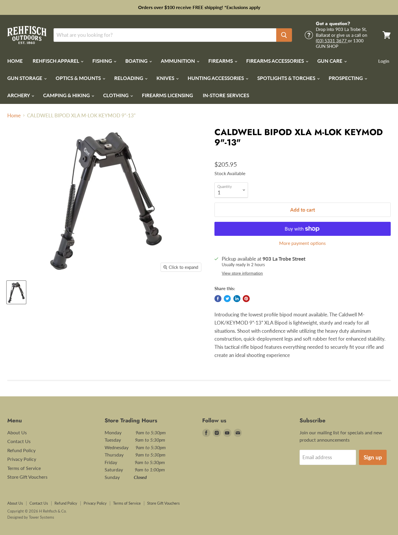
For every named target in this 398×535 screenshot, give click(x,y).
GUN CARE (330, 61)
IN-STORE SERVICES (226, 95)
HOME (15, 61)
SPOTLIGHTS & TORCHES (286, 78)
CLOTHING (116, 95)
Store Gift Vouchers (27, 477)
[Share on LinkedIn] (236, 298)
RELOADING (129, 78)
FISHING (102, 61)
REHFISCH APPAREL (56, 61)
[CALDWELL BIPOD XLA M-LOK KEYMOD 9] (16, 292)
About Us (17, 432)
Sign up (373, 457)
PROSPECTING (346, 78)
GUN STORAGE (25, 78)
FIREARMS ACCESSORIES (275, 61)
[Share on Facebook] (217, 298)
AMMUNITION (178, 61)
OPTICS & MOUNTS (79, 78)
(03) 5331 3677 (332, 40)
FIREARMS (221, 61)
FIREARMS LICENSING (167, 95)
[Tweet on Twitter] (227, 298)
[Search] (284, 35)
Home (14, 115)
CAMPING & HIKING (67, 95)
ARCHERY (19, 95)
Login (383, 61)
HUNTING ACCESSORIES (216, 78)
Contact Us (19, 441)
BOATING (137, 61)
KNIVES (165, 78)
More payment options (302, 243)
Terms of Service (24, 468)
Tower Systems (41, 517)
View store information (242, 273)
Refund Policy (21, 450)
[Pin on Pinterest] (246, 298)
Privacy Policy (21, 459)
